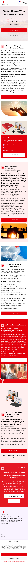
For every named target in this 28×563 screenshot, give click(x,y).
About (2, 534)
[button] (26, 541)
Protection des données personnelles (18, 561)
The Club (3, 532)
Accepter (14, 554)
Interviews (3, 538)
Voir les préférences (14, 558)
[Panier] (26, 3)
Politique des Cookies (7, 561)
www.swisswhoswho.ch (8, 526)
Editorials (3, 536)
